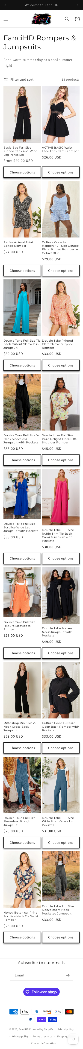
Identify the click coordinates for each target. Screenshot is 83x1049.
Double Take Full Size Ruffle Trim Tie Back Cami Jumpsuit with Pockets (58, 535)
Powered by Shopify (41, 1029)
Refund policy (65, 1029)
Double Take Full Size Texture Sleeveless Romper (19, 625)
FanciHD (24, 1029)
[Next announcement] (78, 5)
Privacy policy (20, 1036)
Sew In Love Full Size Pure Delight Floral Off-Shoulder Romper (59, 439)
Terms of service (42, 1036)
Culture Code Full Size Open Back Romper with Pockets (60, 726)
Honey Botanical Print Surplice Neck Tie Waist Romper (21, 916)
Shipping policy (66, 1036)
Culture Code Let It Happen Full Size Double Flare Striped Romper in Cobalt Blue (60, 247)
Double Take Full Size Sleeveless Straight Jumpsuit (19, 821)
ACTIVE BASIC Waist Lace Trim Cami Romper (60, 149)
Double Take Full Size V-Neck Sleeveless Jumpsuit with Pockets (21, 439)
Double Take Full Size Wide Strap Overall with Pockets (60, 821)
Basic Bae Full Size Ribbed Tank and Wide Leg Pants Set (20, 151)
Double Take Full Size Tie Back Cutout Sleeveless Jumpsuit (22, 344)
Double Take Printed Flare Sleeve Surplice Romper (57, 344)
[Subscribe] (68, 975)
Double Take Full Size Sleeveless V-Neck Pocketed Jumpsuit (58, 910)
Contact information (43, 1043)
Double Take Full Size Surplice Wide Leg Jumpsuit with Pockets (21, 527)
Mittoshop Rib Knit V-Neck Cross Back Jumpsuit (19, 726)
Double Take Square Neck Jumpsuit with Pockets (57, 632)
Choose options (22, 172)
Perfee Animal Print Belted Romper (18, 244)
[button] (6, 19)
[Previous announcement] (5, 5)
